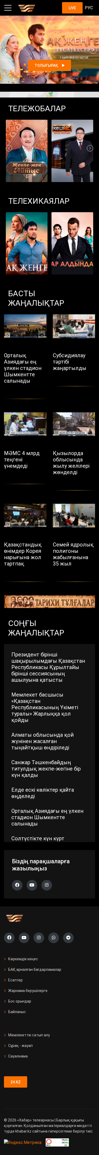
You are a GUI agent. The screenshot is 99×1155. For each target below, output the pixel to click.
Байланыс (17, 1012)
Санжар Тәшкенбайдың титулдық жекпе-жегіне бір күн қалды (46, 768)
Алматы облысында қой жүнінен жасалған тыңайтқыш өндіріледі (42, 741)
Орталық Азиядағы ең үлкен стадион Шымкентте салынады (47, 817)
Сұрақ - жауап (20, 1045)
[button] (6, 49)
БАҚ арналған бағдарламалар (34, 969)
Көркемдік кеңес (23, 959)
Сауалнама (18, 1056)
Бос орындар (19, 1001)
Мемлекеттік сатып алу (29, 1035)
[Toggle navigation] (8, 8)
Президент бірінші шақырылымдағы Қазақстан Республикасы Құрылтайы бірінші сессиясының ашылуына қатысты (48, 667)
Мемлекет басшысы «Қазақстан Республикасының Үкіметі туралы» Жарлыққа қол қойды (44, 707)
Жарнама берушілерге (28, 991)
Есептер (15, 980)
